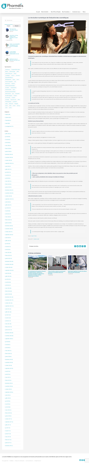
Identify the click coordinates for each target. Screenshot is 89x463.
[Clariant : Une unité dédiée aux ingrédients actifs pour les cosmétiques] (7, 44)
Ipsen (14, 89)
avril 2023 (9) (7, 249)
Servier (14, 105)
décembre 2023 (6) (9, 225)
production (15, 101)
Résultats (16, 103)
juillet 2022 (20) (8, 276)
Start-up (18, 105)
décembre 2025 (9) (9, 154)
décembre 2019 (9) (9, 359)
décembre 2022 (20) (9, 261)
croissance (18, 75)
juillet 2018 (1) (8, 398)
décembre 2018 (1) (9, 383)
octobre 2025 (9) (8, 160)
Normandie (17, 93)
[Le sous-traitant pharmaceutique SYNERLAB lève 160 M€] (7, 51)
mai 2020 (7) (7, 344)
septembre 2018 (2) (9, 392)
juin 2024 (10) (8, 207)
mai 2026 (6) (7, 139)
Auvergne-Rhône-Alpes (15, 69)
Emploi (14, 79)
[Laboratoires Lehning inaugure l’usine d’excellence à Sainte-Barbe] (7, 35)
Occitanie (13, 97)
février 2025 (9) (8, 184)
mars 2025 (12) (8, 181)
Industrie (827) (8, 117)
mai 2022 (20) (8, 282)
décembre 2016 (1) (9, 445)
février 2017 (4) (8, 439)
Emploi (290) (7, 114)
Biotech (6, 71)
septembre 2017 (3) (9, 421)
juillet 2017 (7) (8, 424)
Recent (16, 25)
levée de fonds (8, 93)
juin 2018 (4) (7, 401)
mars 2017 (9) (8, 436)
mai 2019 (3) (7, 371)
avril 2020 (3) (7, 347)
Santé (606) (7, 123)
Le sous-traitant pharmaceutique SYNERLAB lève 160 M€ (14, 52)
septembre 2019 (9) (9, 368)
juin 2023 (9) (7, 243)
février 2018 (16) (8, 413)
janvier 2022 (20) (8, 294)
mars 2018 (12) (8, 410)
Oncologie (7, 99)
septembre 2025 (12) (9, 163)
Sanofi (6, 105)
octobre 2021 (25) (8, 303)
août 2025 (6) (8, 166)
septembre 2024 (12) (9, 199)
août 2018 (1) (8, 395)
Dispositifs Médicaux (9, 77)
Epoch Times (34, 235)
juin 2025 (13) (8, 172)
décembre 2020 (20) (9, 332)
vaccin (6, 107)
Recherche (11, 103)
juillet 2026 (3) (8, 133)
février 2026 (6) (8, 148)
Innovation (7, 87)
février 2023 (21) (8, 255)
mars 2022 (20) (8, 288)
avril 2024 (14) (8, 213)
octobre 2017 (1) (8, 418)
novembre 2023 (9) (9, 228)
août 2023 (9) (8, 237)
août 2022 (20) (8, 273)
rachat (6, 103)
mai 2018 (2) (7, 404)
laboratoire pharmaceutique (10, 91)
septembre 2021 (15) (9, 306)
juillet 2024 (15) (8, 204)
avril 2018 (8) (7, 407)
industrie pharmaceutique (10, 85)
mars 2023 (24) (8, 252)
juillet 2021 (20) (8, 311)
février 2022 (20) (8, 291)
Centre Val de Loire (8, 73)
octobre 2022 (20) (8, 267)
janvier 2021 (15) (8, 329)
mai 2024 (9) (7, 210)
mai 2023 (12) (8, 246)
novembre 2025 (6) (9, 157)
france (18, 79)
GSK (15, 81)
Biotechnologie (12, 71)
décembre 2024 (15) (9, 190)
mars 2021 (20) (8, 323)
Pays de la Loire (13, 99)
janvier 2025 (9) (8, 187)
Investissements (8, 89)
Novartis (15, 95)
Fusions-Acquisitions (9, 81)
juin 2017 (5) (7, 427)
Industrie (35, 239)
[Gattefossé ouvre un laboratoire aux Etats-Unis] (7, 59)
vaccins (10, 107)
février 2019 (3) (8, 380)
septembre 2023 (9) (9, 234)
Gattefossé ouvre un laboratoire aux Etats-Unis (15, 59)
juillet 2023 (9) (8, 240)
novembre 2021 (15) (9, 300)
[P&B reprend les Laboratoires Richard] (7, 29)
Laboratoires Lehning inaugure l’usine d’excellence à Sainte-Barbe (14, 37)
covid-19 (12, 75)
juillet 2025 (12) (8, 169)
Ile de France (7, 83)
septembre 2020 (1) (9, 338)
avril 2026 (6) (7, 142)
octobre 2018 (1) (8, 389)
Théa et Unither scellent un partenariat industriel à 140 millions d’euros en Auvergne (56, 272)
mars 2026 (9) (8, 145)
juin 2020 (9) (7, 341)
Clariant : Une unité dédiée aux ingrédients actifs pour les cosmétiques (15, 45)
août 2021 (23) (8, 308)
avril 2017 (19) (8, 433)
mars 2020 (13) (8, 350)
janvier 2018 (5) (8, 415)
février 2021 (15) (8, 326)
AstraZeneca (7, 69)
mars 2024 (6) (8, 216)
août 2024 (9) (8, 202)
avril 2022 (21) (8, 285)
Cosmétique (7, 75)
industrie (13, 83)
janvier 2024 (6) (8, 222)
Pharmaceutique (8, 101)
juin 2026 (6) (7, 136)
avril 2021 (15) (8, 320)
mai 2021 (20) (8, 317)
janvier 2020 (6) (8, 356)
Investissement (13, 87)
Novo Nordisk (7, 97)
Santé (38, 239)
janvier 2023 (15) (8, 258)
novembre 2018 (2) (9, 386)
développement (8, 79)
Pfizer (19, 99)
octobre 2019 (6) (8, 365)
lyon (13, 93)
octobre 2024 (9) (8, 196)
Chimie (15, 73)
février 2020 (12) (8, 353)
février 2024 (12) (8, 219)
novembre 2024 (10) (9, 193)
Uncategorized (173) (9, 126)
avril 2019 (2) (7, 374)
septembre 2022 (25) (9, 270)
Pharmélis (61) (8, 120)
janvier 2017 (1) (8, 442)
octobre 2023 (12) (8, 231)
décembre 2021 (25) (9, 297)
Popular (8, 25)
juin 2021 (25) (8, 314)
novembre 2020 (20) (9, 335)
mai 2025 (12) (8, 175)
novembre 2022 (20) (9, 264)
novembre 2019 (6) (9, 362)
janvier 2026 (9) (8, 151)
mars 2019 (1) (8, 377)
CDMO (18, 71)
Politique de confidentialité (19, 460)
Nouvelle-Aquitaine (8, 95)
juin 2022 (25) (8, 279)
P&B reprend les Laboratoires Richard (14, 29)
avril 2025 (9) (7, 178)
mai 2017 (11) (8, 430)
